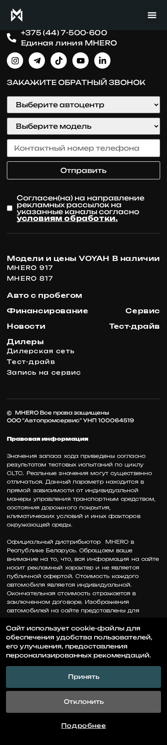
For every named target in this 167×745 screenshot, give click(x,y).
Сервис (142, 310)
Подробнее (83, 726)
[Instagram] (15, 60)
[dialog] (83, 681)
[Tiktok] (59, 60)
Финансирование (47, 310)
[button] (152, 15)
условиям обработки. (67, 218)
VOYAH (94, 258)
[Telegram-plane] (37, 60)
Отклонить (84, 702)
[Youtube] (80, 60)
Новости (26, 326)
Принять (83, 677)
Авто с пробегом (45, 295)
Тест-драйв (134, 326)
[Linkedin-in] (102, 60)
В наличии (136, 258)
